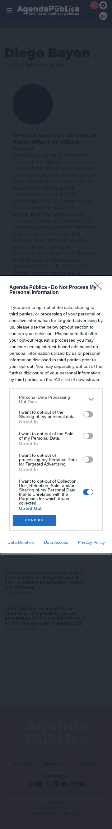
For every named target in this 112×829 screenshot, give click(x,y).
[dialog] (56, 415)
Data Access (56, 542)
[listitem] (56, 399)
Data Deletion (20, 542)
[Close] (100, 288)
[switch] (88, 414)
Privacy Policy (91, 542)
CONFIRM (34, 520)
